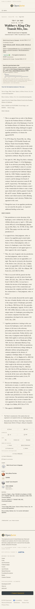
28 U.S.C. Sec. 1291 (16, 279)
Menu (5, 10)
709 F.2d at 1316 (18, 305)
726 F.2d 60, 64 (10, 345)
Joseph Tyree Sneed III (11, 481)
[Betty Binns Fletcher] (3, 474)
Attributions (17, 602)
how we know (10, 56)
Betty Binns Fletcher (11, 473)
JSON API (4, 588)
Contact (26, 600)
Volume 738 (11, 16)
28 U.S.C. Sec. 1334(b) (24, 263)
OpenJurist (4, 16)
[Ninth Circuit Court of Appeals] (3, 487)
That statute (13, 229)
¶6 (4, 235)
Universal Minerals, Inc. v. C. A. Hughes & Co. (19, 48)
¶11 (4, 382)
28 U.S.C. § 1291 (11, 44)
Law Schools (5, 569)
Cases (3, 558)
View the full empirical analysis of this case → (14, 87)
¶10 (4, 323)
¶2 (4, 138)
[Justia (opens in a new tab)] (21, 552)
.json (10, 520)
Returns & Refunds (7, 602)
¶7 (4, 253)
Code (3, 560)
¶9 (4, 297)
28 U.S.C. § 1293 (20, 44)
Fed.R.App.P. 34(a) (28, 418)
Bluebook (28, 439)
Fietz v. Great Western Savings (17, 70)
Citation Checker (6, 577)
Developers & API (6, 584)
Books (3, 575)
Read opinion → (9, 488)
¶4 (4, 204)
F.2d (17, 16)
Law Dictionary (5, 562)
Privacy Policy (5, 605)
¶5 (4, 217)
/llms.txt (4, 586)
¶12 (4, 408)
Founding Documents (7, 573)
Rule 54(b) (18, 355)
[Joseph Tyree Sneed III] (3, 482)
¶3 (4, 159)
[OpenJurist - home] (17, 5)
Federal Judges (6, 564)
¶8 (4, 274)
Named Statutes (6, 571)
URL (6, 439)
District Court (19, 240)
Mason (27, 268)
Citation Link (16, 439)
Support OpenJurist (17, 593)
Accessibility (17, 600)
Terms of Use (25, 602)
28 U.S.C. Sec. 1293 (15, 268)
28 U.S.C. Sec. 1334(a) (21, 392)
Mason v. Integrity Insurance (10, 50)
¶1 (4, 118)
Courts (3, 566)
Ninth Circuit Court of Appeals (17, 33)
